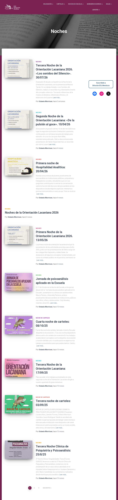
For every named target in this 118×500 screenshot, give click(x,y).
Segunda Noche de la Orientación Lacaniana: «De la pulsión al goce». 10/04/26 (55, 120)
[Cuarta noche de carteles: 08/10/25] (18, 325)
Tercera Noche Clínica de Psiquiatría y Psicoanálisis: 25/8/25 (53, 450)
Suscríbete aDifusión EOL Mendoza (100, 84)
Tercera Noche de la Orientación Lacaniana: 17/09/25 (51, 368)
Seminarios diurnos (94, 4)
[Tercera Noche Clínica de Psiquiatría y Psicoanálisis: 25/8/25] (18, 450)
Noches (38, 61)
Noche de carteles (43, 318)
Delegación (47, 4)
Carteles (60, 4)
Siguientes (46, 488)
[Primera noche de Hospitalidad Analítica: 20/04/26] (18, 166)
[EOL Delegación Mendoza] (12, 7)
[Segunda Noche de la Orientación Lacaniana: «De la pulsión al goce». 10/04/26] (18, 119)
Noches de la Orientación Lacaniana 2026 (32, 212)
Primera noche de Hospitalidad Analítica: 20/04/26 (53, 167)
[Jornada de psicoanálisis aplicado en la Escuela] (18, 282)
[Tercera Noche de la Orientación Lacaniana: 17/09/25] (18, 368)
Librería (95, 10)
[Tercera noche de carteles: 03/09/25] (18, 404)
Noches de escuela (75, 4)
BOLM (108, 4)
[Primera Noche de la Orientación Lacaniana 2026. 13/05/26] (18, 235)
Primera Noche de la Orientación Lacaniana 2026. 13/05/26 (54, 236)
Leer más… (57, 98)
